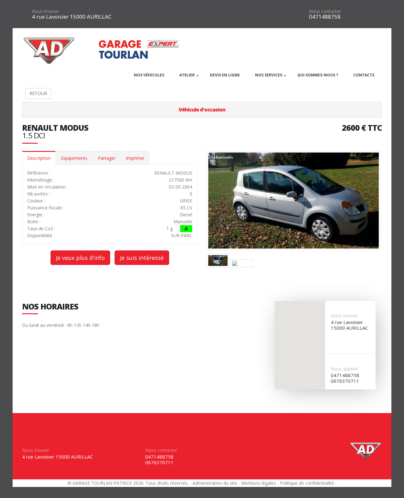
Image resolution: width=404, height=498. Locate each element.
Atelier (187, 75)
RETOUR (38, 93)
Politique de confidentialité (307, 483)
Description (38, 158)
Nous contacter (325, 11)
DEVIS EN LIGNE (225, 75)
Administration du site (215, 483)
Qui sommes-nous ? (317, 75)
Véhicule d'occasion (202, 109)
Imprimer (135, 158)
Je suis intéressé (142, 257)
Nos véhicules (149, 75)
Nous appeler (344, 369)
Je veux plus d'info (80, 257)
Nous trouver (45, 11)
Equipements (74, 158)
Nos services (268, 75)
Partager (107, 158)
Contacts (363, 75)
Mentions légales (258, 483)
